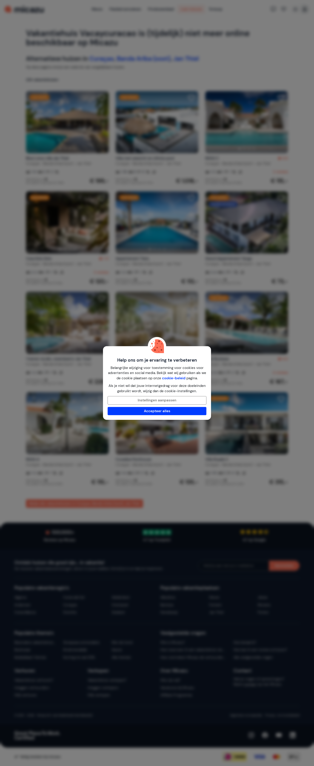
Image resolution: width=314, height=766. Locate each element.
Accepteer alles (157, 411)
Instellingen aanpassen (157, 400)
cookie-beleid (174, 378)
